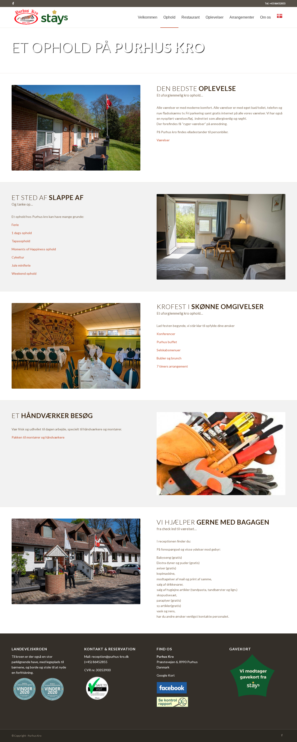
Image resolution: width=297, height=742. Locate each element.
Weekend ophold (24, 273)
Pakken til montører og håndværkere (38, 437)
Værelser (163, 140)
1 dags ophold (22, 233)
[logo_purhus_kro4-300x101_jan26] (42, 17)
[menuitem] (147, 17)
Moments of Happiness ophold (34, 249)
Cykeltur (18, 257)
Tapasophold (21, 241)
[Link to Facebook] (13, 3)
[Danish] (279, 17)
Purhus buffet (167, 342)
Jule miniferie (21, 265)
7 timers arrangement (172, 366)
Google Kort (166, 675)
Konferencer (166, 334)
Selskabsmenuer (169, 350)
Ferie (15, 225)
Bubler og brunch (169, 358)
